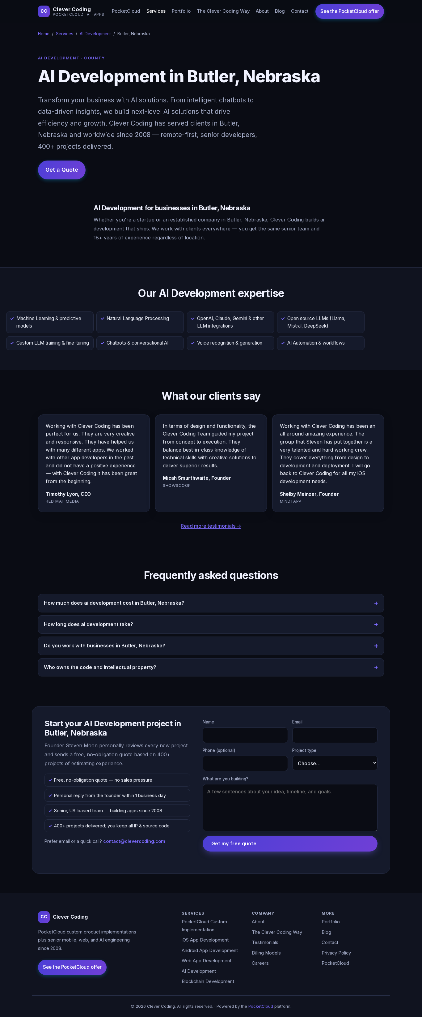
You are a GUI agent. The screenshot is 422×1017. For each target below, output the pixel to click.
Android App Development (210, 950)
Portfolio (181, 11)
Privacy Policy (336, 953)
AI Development (95, 33)
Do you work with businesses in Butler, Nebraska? (104, 645)
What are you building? (225, 778)
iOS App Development (205, 940)
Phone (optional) (219, 750)
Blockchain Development (208, 981)
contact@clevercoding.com (134, 841)
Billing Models (266, 953)
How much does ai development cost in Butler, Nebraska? (114, 603)
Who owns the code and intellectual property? (100, 667)
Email (297, 721)
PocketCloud (126, 11)
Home (43, 33)
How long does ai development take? (88, 624)
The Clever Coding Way (223, 11)
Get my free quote (233, 843)
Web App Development (206, 960)
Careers (260, 963)
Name (208, 721)
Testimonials (265, 942)
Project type (304, 750)
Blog (280, 11)
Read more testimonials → (211, 526)
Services (156, 11)
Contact (300, 11)
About (262, 11)
